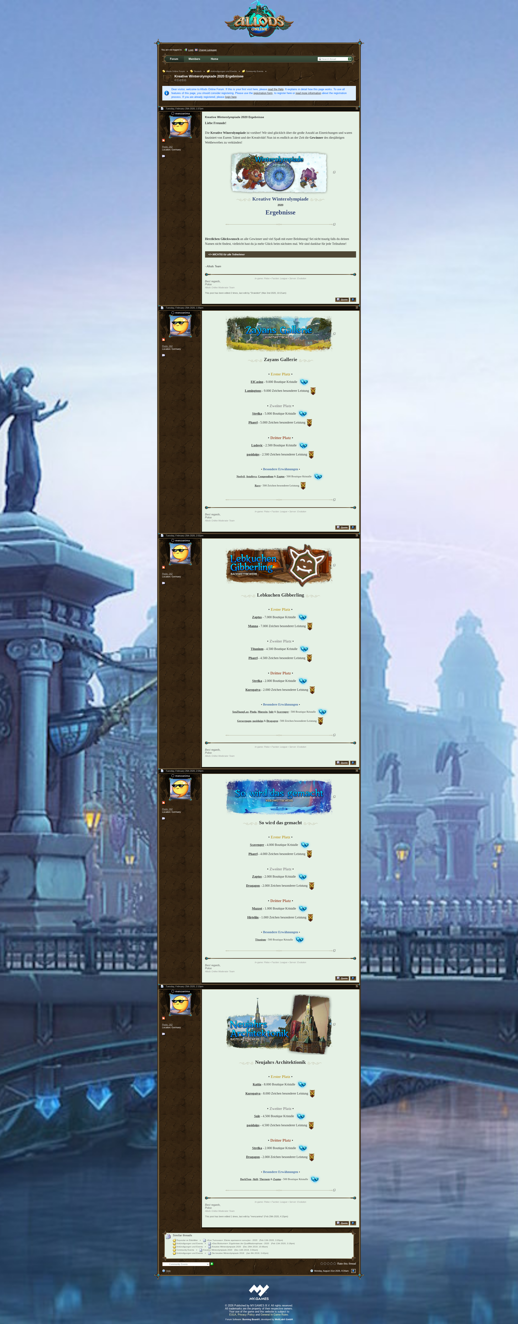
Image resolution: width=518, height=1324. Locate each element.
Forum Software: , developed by (259, 1319)
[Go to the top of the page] (353, 300)
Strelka (257, 413)
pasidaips (253, 454)
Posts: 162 (167, 147)
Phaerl (253, 422)
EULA (232, 1314)
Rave (258, 485)
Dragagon (253, 885)
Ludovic (257, 445)
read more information (308, 93)
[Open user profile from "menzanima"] (180, 126)
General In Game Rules (274, 1314)
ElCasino (257, 382)
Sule (257, 1116)
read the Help (275, 89)
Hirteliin (253, 917)
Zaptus (257, 617)
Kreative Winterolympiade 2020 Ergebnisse (208, 76)
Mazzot (257, 908)
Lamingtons (253, 390)
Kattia (257, 1084)
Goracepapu (244, 720)
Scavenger (257, 844)
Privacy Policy (246, 1314)
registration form (263, 93)
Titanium (257, 649)
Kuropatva (252, 689)
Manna (253, 626)
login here (231, 96)
